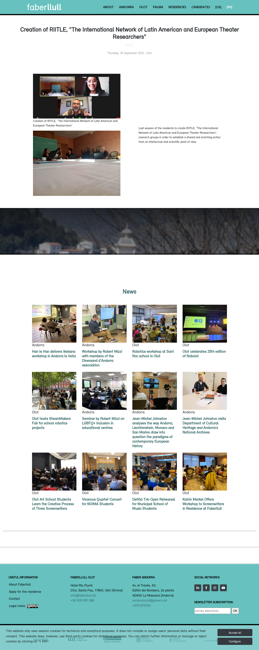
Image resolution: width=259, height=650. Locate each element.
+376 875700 (141, 605)
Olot (143, 7)
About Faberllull (20, 584)
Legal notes (17, 606)
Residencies (177, 7)
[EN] (229, 7)
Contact (14, 599)
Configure (235, 641)
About (108, 7)
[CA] (218, 7)
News (129, 291)
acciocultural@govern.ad (149, 600)
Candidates (201, 7)
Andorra (126, 7)
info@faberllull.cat (83, 595)
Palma (158, 7)
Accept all (235, 632)
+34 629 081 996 (82, 600)
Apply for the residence (25, 591)
